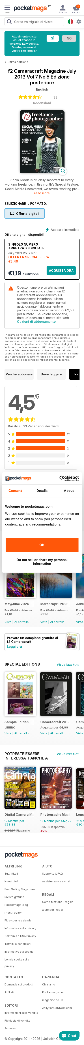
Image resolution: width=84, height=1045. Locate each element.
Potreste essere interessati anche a (26, 753)
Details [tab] (42, 490)
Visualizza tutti (68, 664)
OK (42, 545)
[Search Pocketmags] (9, 22)
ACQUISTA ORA (61, 270)
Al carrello (21, 622)
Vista (7, 622)
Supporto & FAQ (52, 873)
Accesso (10, 1028)
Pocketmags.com (53, 992)
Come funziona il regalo (57, 902)
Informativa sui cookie (19, 951)
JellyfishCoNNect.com (57, 1008)
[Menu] (7, 8)
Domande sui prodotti (18, 984)
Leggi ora (14, 646)
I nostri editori (13, 912)
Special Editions (22, 664)
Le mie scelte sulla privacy (16, 963)
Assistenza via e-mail (56, 881)
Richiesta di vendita (17, 1020)
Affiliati (9, 992)
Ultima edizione (18, 62)
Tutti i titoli (11, 873)
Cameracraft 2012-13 (55, 722)
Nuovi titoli (11, 881)
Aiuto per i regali (52, 909)
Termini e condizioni (17, 944)
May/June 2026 (16, 604)
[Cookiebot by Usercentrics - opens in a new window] (60, 478)
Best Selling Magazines (19, 889)
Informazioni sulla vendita (21, 1012)
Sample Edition (16, 722)
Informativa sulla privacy (20, 928)
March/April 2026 (54, 604)
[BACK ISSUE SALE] (20, 597)
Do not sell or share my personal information (42, 561)
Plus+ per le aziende (18, 920)
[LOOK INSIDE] (42, 172)
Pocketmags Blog (16, 904)
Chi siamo (48, 984)
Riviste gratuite (14, 897)
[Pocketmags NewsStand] (29, 8)
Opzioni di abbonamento (36, 321)
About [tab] (69, 490)
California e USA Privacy (20, 936)
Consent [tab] (15, 490)
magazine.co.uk (52, 1000)
